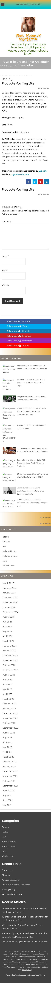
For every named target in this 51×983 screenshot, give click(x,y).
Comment (7, 221)
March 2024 (8, 641)
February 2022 (9, 761)
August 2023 (9, 675)
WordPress (19, 975)
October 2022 (9, 723)
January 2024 (9, 650)
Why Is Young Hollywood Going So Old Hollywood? (25, 941)
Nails (5, 561)
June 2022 (8, 742)
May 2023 (7, 689)
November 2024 (10, 602)
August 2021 (8, 790)
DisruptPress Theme (37, 975)
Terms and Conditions (12, 894)
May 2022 (7, 747)
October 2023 (9, 665)
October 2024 (9, 607)
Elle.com (43, 171)
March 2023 (8, 699)
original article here (20, 174)
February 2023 (9, 703)
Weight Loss (8, 565)
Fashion (6, 541)
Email (5, 270)
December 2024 (10, 597)
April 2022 (7, 752)
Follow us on (19, 321)
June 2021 (7, 800)
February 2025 (9, 588)
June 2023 (8, 684)
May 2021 (7, 805)
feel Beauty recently (28, 4)
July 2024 (7, 622)
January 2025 (9, 592)
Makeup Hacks (9, 551)
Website (5, 285)
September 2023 (10, 670)
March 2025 (8, 583)
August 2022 (9, 732)
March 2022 (8, 757)
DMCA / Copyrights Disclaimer (16, 884)
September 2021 (10, 786)
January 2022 (9, 766)
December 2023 (10, 655)
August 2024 (9, 617)
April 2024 (7, 636)
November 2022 (10, 718)
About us (6, 875)
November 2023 (10, 660)
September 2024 (10, 612)
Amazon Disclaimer (11, 880)
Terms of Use (43, 967)
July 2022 (7, 737)
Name (5, 256)
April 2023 (7, 694)
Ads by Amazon (43, 88)
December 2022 (10, 713)
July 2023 (7, 679)
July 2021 (7, 795)
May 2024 (7, 631)
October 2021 (9, 781)
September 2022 (10, 728)
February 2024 (9, 646)
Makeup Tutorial (10, 556)
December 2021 (10, 771)
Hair (4, 546)
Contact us (7, 870)
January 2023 (9, 708)
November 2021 (10, 776)
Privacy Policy (8, 889)
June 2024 (7, 626)
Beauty (7, 79)
